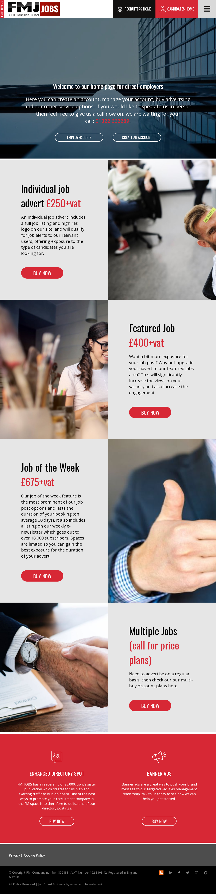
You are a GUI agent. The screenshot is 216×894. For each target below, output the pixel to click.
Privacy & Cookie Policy (27, 855)
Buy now (42, 273)
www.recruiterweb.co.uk (86, 884)
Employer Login (79, 137)
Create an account (137, 137)
